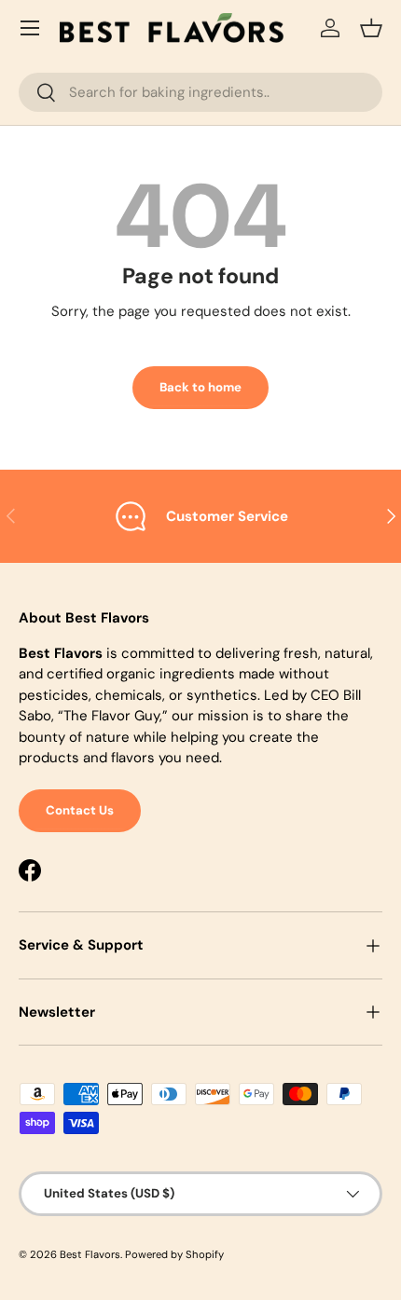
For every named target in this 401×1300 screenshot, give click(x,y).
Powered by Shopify (174, 1254)
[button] (371, 27)
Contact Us (80, 810)
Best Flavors (90, 1254)
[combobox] (200, 92)
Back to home (200, 387)
